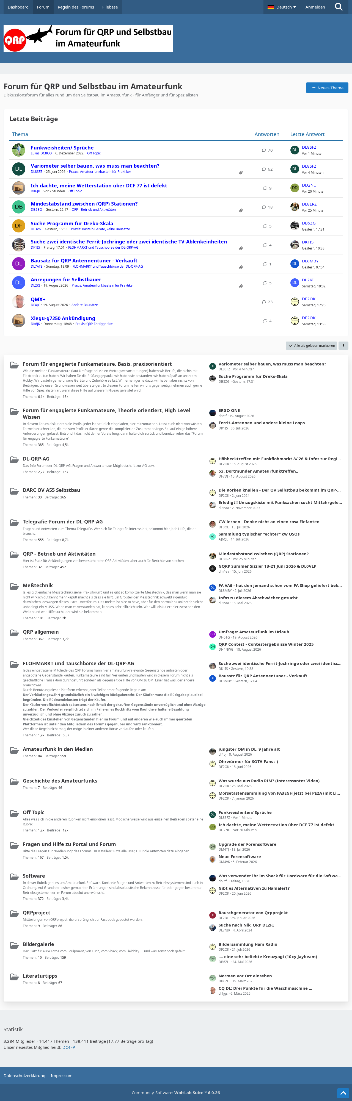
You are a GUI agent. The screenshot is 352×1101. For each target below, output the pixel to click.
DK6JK (35, 191)
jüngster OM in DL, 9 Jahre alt (249, 749)
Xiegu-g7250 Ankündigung (63, 318)
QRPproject (36, 912)
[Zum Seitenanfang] (343, 1093)
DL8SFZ (309, 147)
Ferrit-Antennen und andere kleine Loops (262, 422)
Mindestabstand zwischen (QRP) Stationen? (84, 203)
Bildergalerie (38, 944)
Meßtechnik (38, 585)
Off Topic (94, 153)
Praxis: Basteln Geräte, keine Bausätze (100, 229)
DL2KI (35, 285)
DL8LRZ (309, 204)
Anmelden (315, 7)
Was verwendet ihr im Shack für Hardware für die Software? (281, 875)
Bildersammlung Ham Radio (248, 944)
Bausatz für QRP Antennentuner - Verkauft (84, 260)
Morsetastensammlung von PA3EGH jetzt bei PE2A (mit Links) (281, 793)
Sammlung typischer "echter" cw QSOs (259, 534)
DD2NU (309, 185)
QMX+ (38, 299)
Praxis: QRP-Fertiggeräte (94, 323)
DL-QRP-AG (36, 458)
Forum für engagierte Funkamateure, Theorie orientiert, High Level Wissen (106, 413)
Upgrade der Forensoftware (247, 844)
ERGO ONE (229, 410)
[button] (282, 7)
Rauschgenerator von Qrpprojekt (253, 912)
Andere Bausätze (85, 305)
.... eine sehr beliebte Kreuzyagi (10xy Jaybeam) (268, 956)
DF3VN (36, 229)
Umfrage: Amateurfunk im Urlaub (254, 631)
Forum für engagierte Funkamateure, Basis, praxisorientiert (97, 363)
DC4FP (68, 1047)
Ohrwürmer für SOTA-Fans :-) (248, 761)
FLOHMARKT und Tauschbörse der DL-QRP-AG (103, 247)
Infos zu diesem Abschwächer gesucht (258, 597)
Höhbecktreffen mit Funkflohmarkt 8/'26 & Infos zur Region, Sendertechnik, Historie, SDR (281, 458)
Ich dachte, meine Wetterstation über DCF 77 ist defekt (99, 185)
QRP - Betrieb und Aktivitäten (94, 209)
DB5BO (36, 209)
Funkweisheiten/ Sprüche (62, 147)
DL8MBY (310, 261)
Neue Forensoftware (240, 856)
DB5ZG (309, 223)
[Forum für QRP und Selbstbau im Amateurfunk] (176, 38)
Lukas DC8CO (41, 153)
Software (34, 875)
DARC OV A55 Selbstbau (51, 490)
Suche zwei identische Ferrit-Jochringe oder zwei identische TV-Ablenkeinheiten (129, 241)
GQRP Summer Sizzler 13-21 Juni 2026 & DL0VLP (267, 566)
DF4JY (35, 305)
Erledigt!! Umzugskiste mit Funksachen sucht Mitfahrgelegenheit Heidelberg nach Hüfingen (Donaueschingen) (281, 502)
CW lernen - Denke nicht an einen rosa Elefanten (269, 521)
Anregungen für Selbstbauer (66, 279)
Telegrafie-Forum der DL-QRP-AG (63, 521)
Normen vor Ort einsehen (245, 975)
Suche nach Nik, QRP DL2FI (246, 925)
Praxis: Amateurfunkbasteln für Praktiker (100, 171)
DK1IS (35, 247)
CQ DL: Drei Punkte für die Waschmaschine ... (265, 988)
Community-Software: (176, 1092)
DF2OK (308, 298)
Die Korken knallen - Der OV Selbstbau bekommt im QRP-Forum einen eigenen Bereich (281, 490)
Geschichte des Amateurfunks (60, 780)
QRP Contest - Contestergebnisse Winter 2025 (266, 644)
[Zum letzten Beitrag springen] (294, 150)
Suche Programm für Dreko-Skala (72, 223)
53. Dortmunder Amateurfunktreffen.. (258, 471)
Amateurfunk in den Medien (58, 749)
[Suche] (338, 7)
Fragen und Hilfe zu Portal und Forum (69, 844)
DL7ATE (37, 266)
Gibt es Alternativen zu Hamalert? (254, 888)
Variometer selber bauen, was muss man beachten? (95, 165)
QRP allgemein (41, 631)
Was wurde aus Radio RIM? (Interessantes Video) (269, 780)
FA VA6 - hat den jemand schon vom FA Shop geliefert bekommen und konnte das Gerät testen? (281, 585)
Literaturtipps (40, 975)
